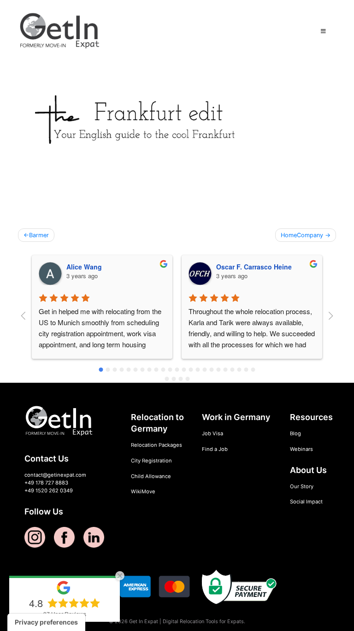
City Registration (151, 460)
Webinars (301, 449)
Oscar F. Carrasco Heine (254, 266)
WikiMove (143, 491)
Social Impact (306, 501)
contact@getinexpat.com (55, 475)
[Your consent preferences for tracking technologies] (46, 622)
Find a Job (215, 449)
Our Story (301, 486)
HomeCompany (302, 235)
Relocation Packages (156, 445)
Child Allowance (151, 476)
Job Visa (212, 433)
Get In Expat (143, 621)
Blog (295, 433)
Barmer (39, 235)
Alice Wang (84, 266)
